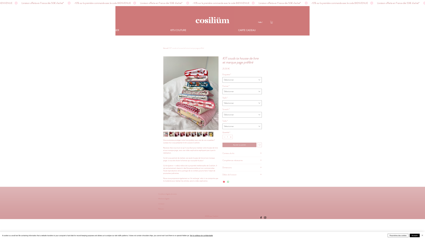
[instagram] (265, 217)
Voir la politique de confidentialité (201, 235)
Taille (225, 121)
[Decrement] (224, 137)
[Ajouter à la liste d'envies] (259, 145)
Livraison (161, 203)
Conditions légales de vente (167, 194)
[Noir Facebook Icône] (261, 217)
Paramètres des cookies (398, 235)
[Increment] (230, 137)
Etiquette (226, 74)
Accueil (165, 48)
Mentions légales (164, 198)
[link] (271, 22)
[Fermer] (422, 235)
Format (225, 86)
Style (225, 97)
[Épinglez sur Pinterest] (224, 181)
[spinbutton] (227, 137)
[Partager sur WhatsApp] (228, 181)
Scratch (226, 109)
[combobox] (242, 80)
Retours (161, 208)
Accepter (415, 235)
